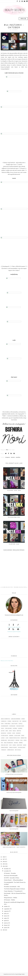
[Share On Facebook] (8, 453)
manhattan (23, 737)
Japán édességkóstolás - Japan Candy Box (14, 847)
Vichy (2, 728)
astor (2, 730)
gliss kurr (17, 735)
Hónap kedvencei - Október (10, 897)
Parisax (24, 721)
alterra (15, 728)
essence (18, 733)
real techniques (8, 742)
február (6, 925)
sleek (24, 745)
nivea (25, 740)
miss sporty (11, 740)
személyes (18, 457)
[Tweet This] (6, 453)
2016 (4, 861)
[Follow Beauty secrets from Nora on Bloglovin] (14, 687)
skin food (19, 745)
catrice (9, 733)
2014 (4, 866)
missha (17, 740)
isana (22, 735)
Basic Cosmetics (5, 718)
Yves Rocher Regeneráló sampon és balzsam (14, 889)
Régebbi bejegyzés (20, 587)
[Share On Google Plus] (11, 453)
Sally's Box (14, 723)
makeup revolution (14, 737)
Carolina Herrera (15, 718)
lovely (3, 737)
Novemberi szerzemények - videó (12, 886)
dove (13, 733)
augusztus (6, 911)
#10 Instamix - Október (9, 900)
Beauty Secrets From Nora (11, 974)
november (6, 871)
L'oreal (9, 721)
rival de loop (4, 745)
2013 (4, 930)
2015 (4, 864)
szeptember (6, 909)
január (5, 927)
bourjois (3, 733)
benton (19, 730)
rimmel (21, 742)
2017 (4, 859)
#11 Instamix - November (10, 873)
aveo (7, 730)
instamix (13, 457)
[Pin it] (14, 453)
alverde (20, 728)
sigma (14, 745)
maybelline (4, 740)
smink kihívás (4, 747)
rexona (16, 742)
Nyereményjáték (14, 810)
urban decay (10, 749)
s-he (10, 745)
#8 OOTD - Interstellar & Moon (11, 878)
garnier (11, 735)
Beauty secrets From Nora (7, 660)
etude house (4, 735)
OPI (20, 721)
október (6, 906)
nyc (2, 742)
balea (14, 730)
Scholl (20, 723)
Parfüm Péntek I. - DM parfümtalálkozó (13, 880)
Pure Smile (7, 723)
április (5, 920)
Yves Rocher (8, 728)
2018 (4, 857)
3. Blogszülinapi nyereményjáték (14, 774)
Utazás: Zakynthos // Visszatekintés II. (13, 891)
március (6, 923)
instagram (7, 457)
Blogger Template (22, 974)
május (5, 918)
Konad (23, 718)
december (6, 868)
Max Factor (15, 721)
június (5, 916)
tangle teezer (13, 747)
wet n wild (18, 749)
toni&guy (3, 749)
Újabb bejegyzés (7, 587)
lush (7, 737)
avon (10, 730)
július (5, 913)
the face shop (21, 747)
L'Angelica (3, 721)
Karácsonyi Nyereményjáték (14, 792)
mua (21, 740)
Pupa (2, 723)
